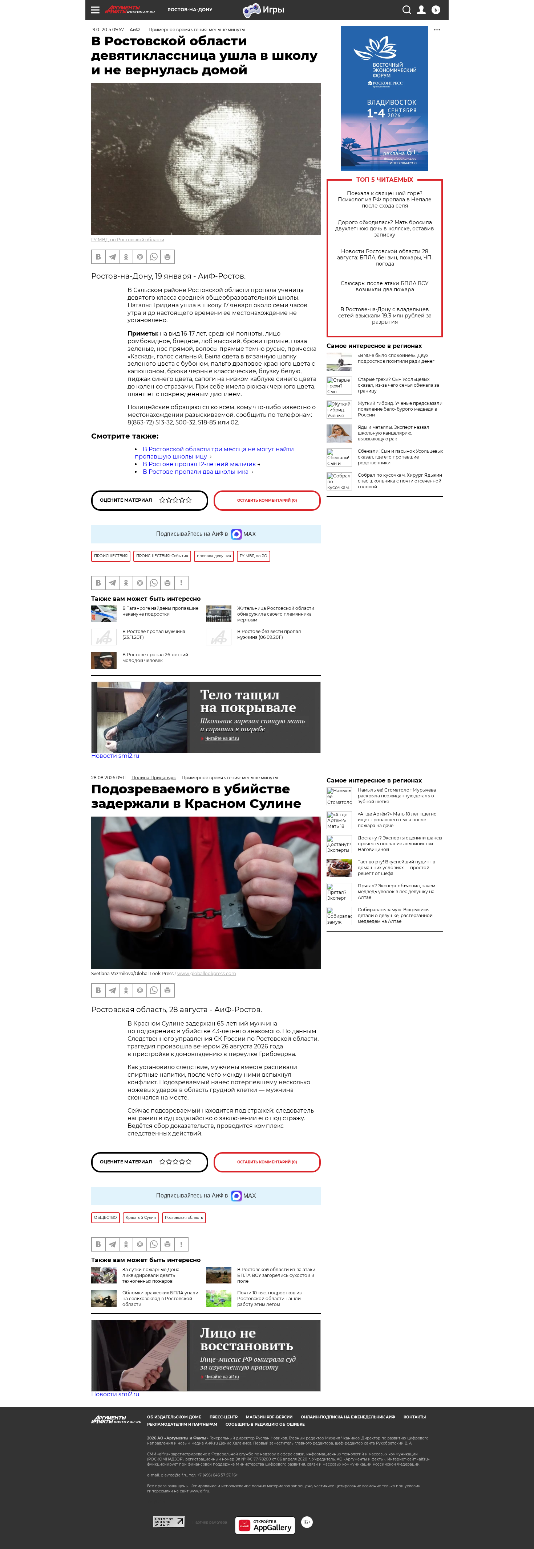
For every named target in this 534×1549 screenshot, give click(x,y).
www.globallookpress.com (206, 973)
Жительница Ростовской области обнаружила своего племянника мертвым (275, 614)
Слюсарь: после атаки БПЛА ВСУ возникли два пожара (385, 286)
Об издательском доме (174, 1417)
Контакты (415, 1417)
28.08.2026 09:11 (108, 777)
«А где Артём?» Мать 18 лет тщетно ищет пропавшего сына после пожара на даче (397, 819)
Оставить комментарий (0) (267, 500)
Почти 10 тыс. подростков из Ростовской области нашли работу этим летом (269, 1298)
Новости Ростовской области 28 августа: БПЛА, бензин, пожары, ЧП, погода (385, 257)
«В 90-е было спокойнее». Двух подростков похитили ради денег (396, 358)
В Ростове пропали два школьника (195, 471)
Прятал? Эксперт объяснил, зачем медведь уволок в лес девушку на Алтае (396, 891)
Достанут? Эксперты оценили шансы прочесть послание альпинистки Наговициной (400, 843)
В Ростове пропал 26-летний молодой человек (155, 657)
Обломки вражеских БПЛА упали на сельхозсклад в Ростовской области (160, 1298)
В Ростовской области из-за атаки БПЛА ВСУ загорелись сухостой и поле (276, 1275)
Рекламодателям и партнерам (182, 1424)
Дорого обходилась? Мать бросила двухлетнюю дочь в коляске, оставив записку (384, 228)
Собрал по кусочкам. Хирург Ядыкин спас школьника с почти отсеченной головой (400, 480)
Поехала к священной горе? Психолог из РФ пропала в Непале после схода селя (385, 199)
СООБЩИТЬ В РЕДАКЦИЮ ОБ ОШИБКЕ (265, 1424)
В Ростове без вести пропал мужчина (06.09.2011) (269, 634)
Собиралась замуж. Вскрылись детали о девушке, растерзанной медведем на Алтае (395, 915)
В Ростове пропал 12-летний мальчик (199, 464)
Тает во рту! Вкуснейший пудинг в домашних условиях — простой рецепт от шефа (396, 867)
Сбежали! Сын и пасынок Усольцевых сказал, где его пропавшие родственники (400, 456)
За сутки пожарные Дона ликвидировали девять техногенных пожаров (150, 1275)
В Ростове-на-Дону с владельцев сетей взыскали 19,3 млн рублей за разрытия (385, 316)
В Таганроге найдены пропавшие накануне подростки (160, 611)
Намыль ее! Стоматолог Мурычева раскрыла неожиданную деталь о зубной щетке (397, 795)
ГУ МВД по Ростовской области (127, 239)
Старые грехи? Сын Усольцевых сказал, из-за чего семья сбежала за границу (398, 385)
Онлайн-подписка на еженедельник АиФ (348, 1417)
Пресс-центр (224, 1417)
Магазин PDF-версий (269, 1417)
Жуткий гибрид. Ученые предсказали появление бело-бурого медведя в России (400, 409)
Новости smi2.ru (115, 755)
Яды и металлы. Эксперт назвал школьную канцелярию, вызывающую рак (393, 432)
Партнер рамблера (210, 1522)
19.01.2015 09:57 (107, 29)
